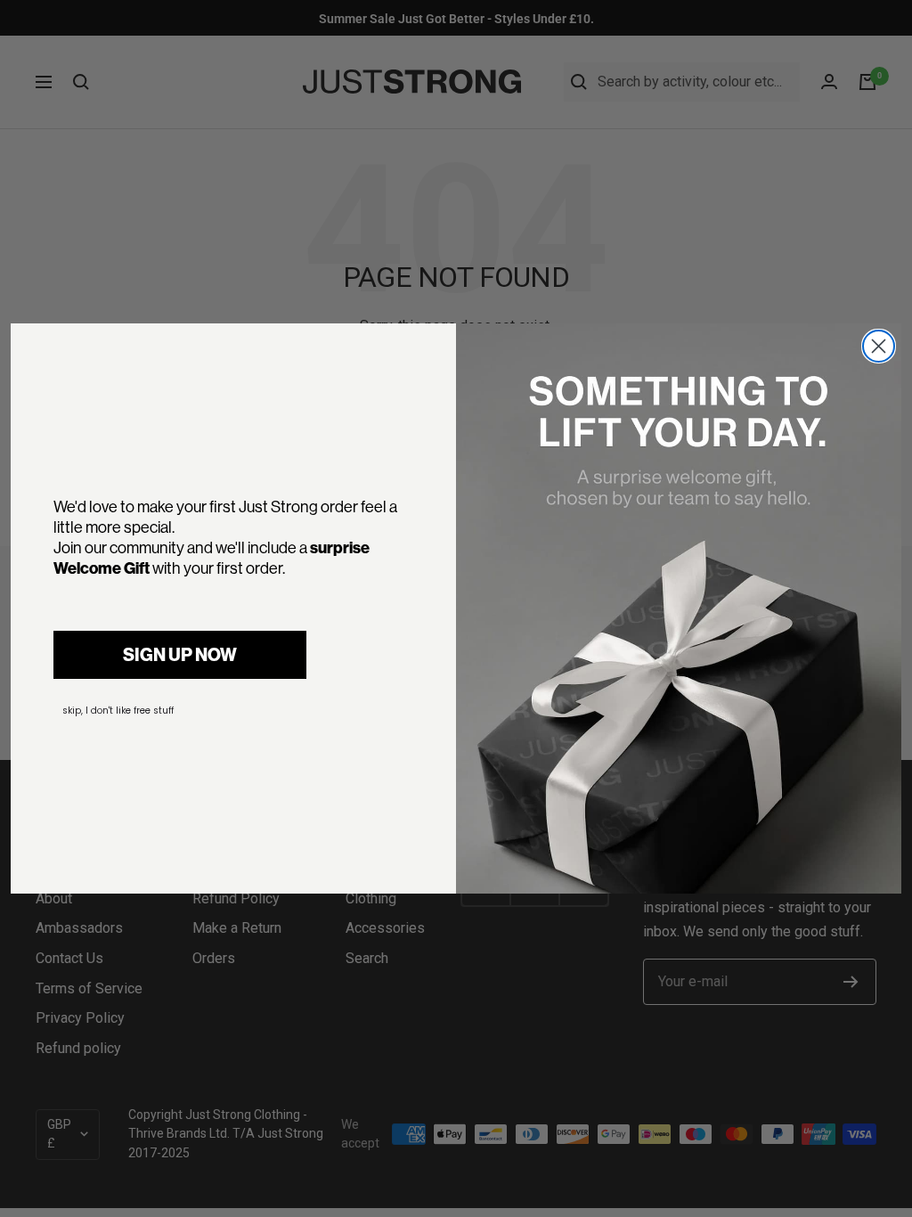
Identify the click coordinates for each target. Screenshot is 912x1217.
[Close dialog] (878, 346)
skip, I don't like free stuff (118, 710)
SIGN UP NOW (180, 654)
